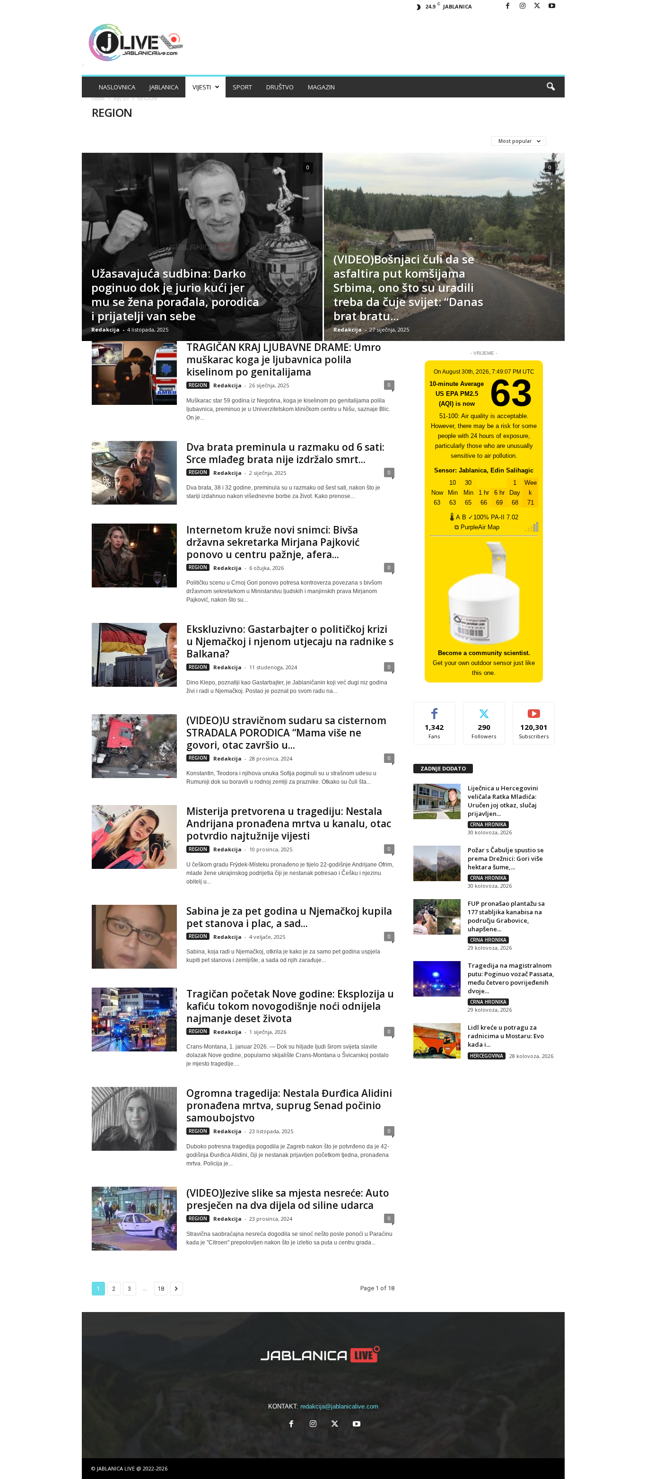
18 (160, 1288)
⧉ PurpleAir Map (476, 527)
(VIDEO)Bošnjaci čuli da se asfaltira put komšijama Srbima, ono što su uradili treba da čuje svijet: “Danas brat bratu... (408, 287)
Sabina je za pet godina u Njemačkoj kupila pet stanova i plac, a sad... (289, 917)
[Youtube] (552, 6)
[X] (537, 6)
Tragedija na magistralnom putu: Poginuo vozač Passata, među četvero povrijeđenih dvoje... (511, 978)
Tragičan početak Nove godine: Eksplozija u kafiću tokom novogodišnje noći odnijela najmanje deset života (290, 1006)
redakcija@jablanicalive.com (339, 1406)
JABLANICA (163, 87)
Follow (484, 709)
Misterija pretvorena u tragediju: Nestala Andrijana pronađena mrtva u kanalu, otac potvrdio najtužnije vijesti (288, 823)
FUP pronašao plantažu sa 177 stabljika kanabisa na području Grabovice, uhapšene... (506, 916)
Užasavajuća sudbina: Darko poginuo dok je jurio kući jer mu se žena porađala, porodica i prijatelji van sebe (175, 294)
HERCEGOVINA (486, 1055)
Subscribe (534, 709)
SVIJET (361, 140)
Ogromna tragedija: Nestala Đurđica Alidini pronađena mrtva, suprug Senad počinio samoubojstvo (289, 1105)
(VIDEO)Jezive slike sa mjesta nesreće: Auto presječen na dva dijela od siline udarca (287, 1199)
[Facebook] (508, 6)
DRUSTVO (197, 140)
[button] (550, 87)
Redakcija (105, 329)
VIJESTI (201, 87)
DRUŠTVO (280, 87)
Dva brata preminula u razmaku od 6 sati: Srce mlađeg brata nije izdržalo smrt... (285, 453)
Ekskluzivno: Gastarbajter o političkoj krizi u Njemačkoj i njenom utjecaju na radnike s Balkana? (289, 641)
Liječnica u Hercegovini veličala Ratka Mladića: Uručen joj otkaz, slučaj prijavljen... (503, 801)
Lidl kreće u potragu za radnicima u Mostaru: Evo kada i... (506, 1036)
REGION (327, 140)
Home (98, 98)
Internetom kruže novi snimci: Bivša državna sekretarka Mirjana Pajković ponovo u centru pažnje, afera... (272, 542)
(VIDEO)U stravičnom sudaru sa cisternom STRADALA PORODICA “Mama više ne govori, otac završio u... (286, 733)
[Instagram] (522, 6)
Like (434, 709)
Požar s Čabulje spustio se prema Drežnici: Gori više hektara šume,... (506, 858)
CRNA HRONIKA (148, 140)
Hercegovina (244, 140)
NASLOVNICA (117, 87)
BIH (108, 140)
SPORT (242, 87)
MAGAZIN (321, 87)
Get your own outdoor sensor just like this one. (484, 662)
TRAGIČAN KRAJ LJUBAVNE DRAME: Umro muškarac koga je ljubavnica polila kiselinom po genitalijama (283, 359)
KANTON (290, 140)
